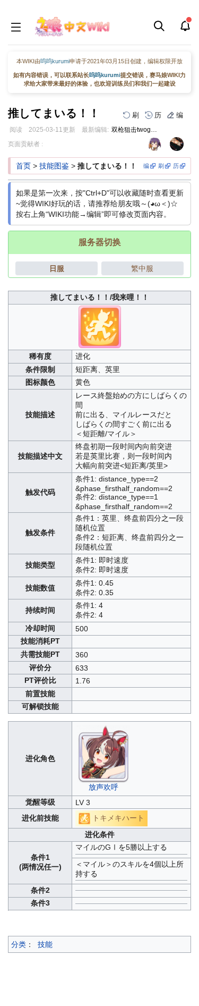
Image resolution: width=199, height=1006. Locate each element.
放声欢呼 (103, 787)
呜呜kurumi (55, 61)
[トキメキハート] (84, 818)
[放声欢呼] (103, 753)
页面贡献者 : (25, 144)
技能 (45, 944)
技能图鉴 (54, 166)
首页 (23, 166)
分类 (18, 944)
